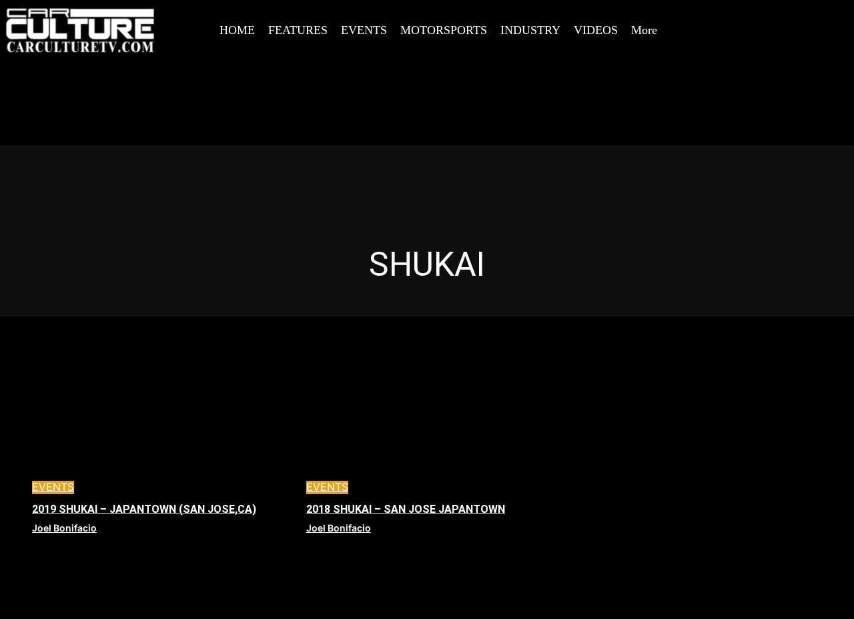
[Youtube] (736, 45)
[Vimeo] (826, 15)
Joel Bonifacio (64, 528)
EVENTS (53, 487)
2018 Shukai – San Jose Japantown (405, 509)
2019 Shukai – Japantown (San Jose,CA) (144, 509)
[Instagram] (766, 15)
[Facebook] (736, 15)
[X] (796, 15)
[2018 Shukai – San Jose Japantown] (427, 421)
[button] (710, 16)
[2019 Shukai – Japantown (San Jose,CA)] (153, 421)
